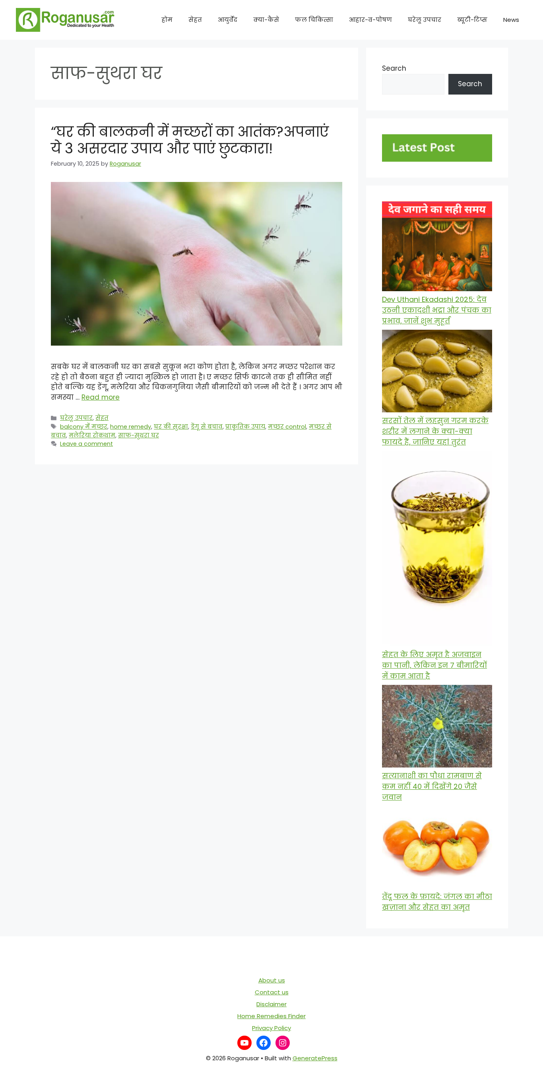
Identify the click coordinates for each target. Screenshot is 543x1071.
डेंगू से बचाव (207, 427)
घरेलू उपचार (424, 19)
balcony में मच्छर (83, 427)
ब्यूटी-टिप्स (472, 19)
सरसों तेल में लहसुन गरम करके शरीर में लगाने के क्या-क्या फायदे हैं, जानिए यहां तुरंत (435, 431)
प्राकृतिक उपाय (245, 427)
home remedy (130, 427)
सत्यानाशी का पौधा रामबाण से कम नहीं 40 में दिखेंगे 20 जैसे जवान (432, 786)
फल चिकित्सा (314, 19)
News (511, 19)
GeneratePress (315, 1058)
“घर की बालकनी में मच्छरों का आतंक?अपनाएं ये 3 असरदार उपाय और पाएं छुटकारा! (190, 140)
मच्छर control (287, 427)
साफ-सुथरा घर (138, 435)
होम (167, 19)
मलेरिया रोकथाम (92, 435)
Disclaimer (271, 1004)
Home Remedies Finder (271, 1016)
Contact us (272, 992)
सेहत (195, 19)
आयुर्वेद (227, 19)
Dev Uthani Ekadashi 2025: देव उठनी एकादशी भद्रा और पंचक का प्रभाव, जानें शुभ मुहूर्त (436, 310)
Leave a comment (86, 444)
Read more (100, 397)
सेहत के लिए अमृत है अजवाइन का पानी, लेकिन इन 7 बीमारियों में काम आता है (434, 665)
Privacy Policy (271, 1028)
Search (394, 68)
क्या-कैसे (266, 19)
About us (271, 980)
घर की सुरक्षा (171, 427)
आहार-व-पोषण (370, 19)
